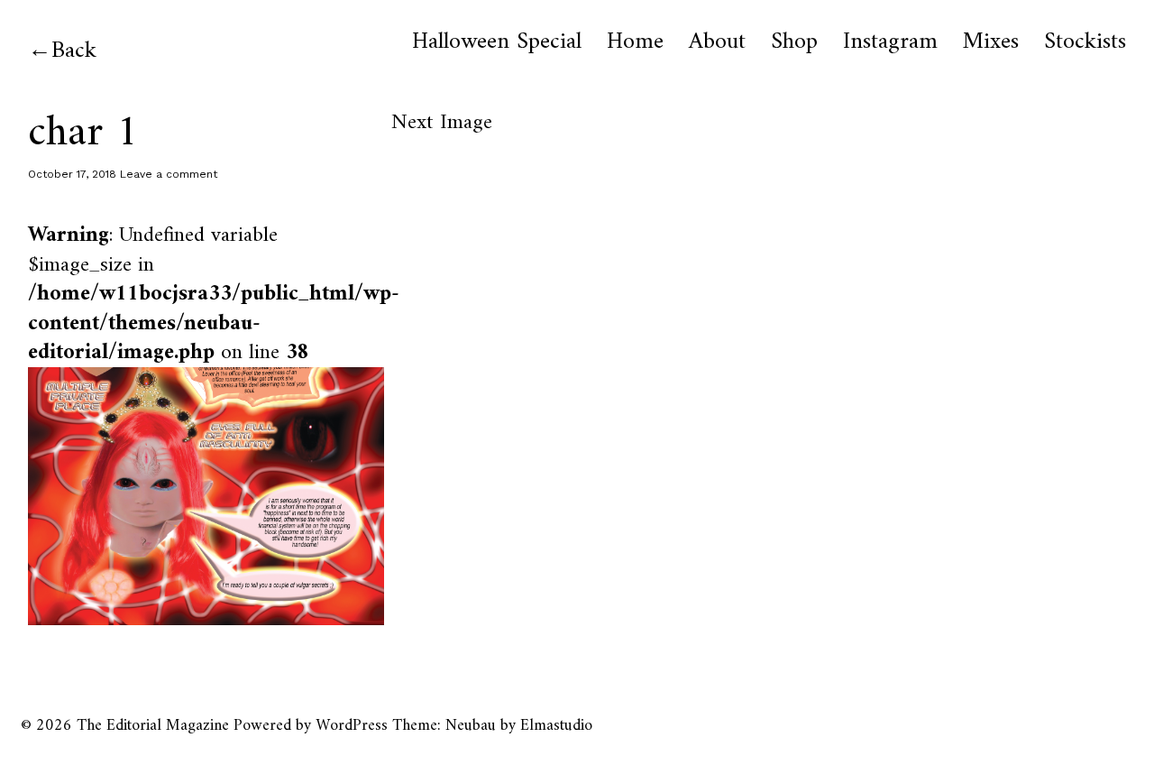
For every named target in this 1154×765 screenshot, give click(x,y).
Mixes (991, 42)
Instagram (890, 42)
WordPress (352, 726)
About (717, 42)
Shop (794, 42)
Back (73, 51)
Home (635, 42)
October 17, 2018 (72, 174)
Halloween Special (497, 42)
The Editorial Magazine (153, 726)
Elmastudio (556, 726)
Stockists (1085, 42)
